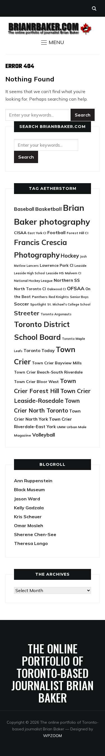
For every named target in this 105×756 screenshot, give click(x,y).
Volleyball (43, 435)
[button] (52, 42)
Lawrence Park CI (56, 265)
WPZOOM (52, 735)
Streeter (26, 313)
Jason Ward (27, 498)
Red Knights (59, 297)
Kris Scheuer (28, 516)
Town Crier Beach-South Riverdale (48, 372)
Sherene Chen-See (35, 534)
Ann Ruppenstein (33, 480)
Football (56, 232)
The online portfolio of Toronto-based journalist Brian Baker (52, 673)
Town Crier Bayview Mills (57, 362)
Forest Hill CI (77, 233)
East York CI (37, 233)
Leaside (80, 265)
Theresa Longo (31, 543)
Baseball (24, 209)
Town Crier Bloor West (36, 381)
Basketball (48, 209)
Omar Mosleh (28, 525)
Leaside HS (55, 273)
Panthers (40, 297)
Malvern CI (73, 273)
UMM (61, 427)
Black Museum (29, 489)
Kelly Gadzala (29, 507)
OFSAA (75, 288)
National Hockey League (33, 280)
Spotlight (38, 304)
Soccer (21, 304)
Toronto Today (39, 350)
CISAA (20, 232)
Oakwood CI (56, 289)
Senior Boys (79, 297)
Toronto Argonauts (56, 314)
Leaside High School (29, 273)
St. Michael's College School (68, 304)
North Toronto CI (30, 289)
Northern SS (67, 280)
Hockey (70, 256)
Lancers (33, 266)
